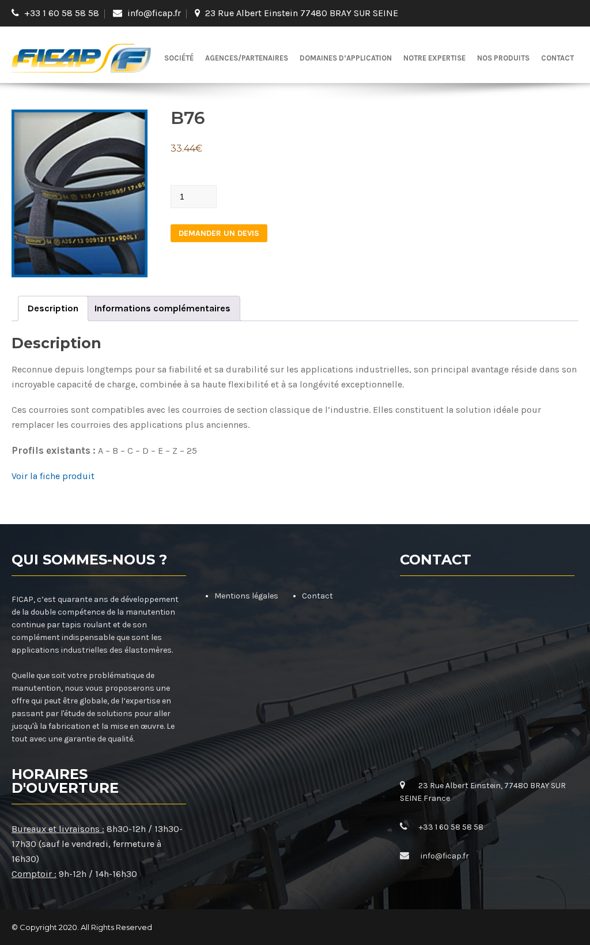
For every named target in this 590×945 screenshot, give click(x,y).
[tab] (53, 308)
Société (179, 58)
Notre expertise (434, 58)
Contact (557, 58)
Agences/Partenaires (246, 58)
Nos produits (503, 58)
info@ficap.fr (154, 12)
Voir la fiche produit (53, 475)
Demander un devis (219, 233)
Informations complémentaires (162, 308)
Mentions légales (246, 596)
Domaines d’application (346, 58)
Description (53, 308)
